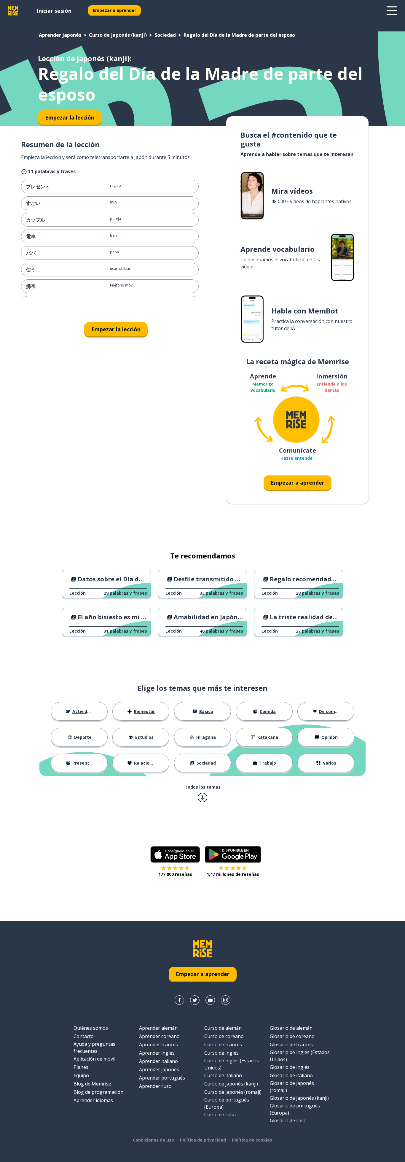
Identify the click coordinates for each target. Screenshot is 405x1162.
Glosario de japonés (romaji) (292, 1086)
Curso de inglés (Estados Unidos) (231, 1064)
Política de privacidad (203, 1140)
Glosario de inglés (290, 1067)
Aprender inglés (157, 1053)
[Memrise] (13, 11)
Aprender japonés (60, 35)
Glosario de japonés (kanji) (299, 1098)
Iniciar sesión (54, 10)
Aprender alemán (158, 1028)
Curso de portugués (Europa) (226, 1103)
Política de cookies (252, 1140)
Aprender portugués (162, 1078)
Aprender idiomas (93, 1100)
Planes (81, 1067)
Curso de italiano (223, 1075)
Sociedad (165, 35)
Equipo (81, 1075)
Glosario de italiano (291, 1075)
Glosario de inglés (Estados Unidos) (300, 1056)
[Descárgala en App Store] (175, 854)
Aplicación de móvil (94, 1059)
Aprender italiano (158, 1061)
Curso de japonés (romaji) (233, 1092)
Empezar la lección (116, 329)
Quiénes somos (91, 1028)
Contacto (84, 1036)
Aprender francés (158, 1044)
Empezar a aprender (114, 10)
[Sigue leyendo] (392, 11)
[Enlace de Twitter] (195, 1000)
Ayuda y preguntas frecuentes (94, 1047)
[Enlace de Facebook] (179, 1000)
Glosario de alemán (291, 1028)
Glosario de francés (291, 1044)
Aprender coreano (159, 1036)
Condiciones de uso (153, 1140)
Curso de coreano (224, 1036)
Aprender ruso (155, 1086)
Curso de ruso (220, 1114)
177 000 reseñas (175, 874)
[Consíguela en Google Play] (233, 854)
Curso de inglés (221, 1053)
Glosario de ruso (288, 1120)
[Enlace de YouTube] (210, 1000)
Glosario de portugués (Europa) (295, 1109)
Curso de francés (223, 1044)
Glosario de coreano (292, 1036)
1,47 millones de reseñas (233, 874)
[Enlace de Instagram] (225, 1000)
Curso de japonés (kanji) (118, 35)
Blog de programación (98, 1092)
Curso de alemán (223, 1028)
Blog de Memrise (92, 1083)
